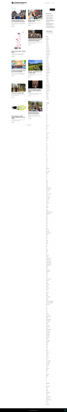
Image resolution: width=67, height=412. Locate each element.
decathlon (47, 207)
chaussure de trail (48, 189)
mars (46, 268)
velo (46, 384)
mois (46, 277)
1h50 (46, 122)
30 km (47, 134)
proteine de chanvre (48, 319)
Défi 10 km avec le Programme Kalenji (18, 93)
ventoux (47, 387)
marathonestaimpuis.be (20, 3)
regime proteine (48, 332)
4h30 (46, 153)
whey (46, 395)
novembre (47, 292)
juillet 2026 (47, 39)
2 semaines (47, 125)
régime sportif (48, 335)
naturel (47, 286)
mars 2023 (47, 99)
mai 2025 (47, 60)
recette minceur (48, 326)
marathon (47, 256)
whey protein (47, 398)
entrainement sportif (48, 213)
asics (46, 176)
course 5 (47, 201)
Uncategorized (48, 383)
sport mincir (47, 365)
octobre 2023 (47, 88)
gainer (47, 222)
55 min (47, 161)
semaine (47, 350)
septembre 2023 (48, 90)
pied (46, 307)
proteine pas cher (48, 320)
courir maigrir (47, 198)
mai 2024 (47, 78)
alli (46, 170)
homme (47, 237)
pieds (46, 308)
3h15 (46, 143)
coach (46, 192)
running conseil (48, 341)
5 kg (46, 155)
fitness (47, 219)
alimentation (47, 168)
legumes (47, 250)
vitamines (47, 393)
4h (46, 152)
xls (46, 402)
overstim (47, 298)
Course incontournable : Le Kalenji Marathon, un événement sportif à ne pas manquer (18, 117)
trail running (47, 374)
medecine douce (48, 271)
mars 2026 (47, 45)
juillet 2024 (47, 75)
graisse (47, 228)
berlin (46, 183)
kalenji (47, 249)
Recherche (52, 9)
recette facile (47, 325)
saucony (47, 347)
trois (46, 377)
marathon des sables (48, 262)
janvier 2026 (47, 48)
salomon (47, 344)
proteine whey (48, 322)
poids (46, 311)
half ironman (47, 231)
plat (46, 310)
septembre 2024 (48, 72)
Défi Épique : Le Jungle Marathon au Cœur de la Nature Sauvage (35, 72)
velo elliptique (48, 386)
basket (47, 180)
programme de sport (48, 316)
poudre (47, 313)
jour (46, 244)
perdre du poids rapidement (49, 302)
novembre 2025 (48, 51)
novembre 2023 (48, 87)
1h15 (46, 113)
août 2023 (47, 91)
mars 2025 (47, 63)
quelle (47, 323)
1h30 (46, 116)
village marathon (48, 392)
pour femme (47, 314)
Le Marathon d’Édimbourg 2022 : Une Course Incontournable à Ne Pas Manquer (18, 21)
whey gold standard (48, 396)
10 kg (46, 104)
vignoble (47, 390)
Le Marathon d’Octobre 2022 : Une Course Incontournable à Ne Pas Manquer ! (35, 40)
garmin (47, 225)
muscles (47, 283)
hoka (46, 235)
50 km (47, 158)
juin (46, 247)
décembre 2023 (48, 85)
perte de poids (48, 304)
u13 (46, 380)
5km (46, 164)
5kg (46, 162)
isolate (47, 241)
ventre (47, 389)
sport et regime (48, 362)
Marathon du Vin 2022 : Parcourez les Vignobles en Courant (34, 21)
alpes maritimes (48, 171)
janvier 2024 (47, 84)
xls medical (47, 404)
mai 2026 (47, 42)
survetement (47, 368)
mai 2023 (47, 96)
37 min (47, 140)
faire (46, 216)
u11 (46, 378)
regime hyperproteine (48, 329)
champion (47, 186)
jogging (47, 243)
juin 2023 (47, 94)
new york (47, 289)
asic (46, 174)
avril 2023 (47, 97)
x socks (47, 401)
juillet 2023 (47, 93)
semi (46, 356)
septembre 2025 (48, 54)
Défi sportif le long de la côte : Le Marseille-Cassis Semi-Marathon (33, 113)
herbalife (47, 234)
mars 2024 (47, 81)
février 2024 (47, 82)
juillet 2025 (47, 57)
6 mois (47, 165)
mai (46, 253)
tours (46, 371)
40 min (47, 149)
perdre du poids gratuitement (49, 301)
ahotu (46, 167)
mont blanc (47, 280)
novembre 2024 (48, 69)
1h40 (46, 119)
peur (46, 305)
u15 (46, 381)
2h (46, 131)
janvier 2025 (47, 66)
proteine (47, 317)
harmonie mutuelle (48, 232)
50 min (47, 159)
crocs (46, 204)
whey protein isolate (48, 399)
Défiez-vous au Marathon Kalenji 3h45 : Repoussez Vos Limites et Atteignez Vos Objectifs (34, 90)
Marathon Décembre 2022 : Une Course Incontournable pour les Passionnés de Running (50, 24)
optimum (47, 295)
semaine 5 (47, 353)
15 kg (46, 110)
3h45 (46, 146)
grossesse (47, 229)
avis (46, 177)
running (47, 338)
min (46, 274)
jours (46, 246)
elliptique (47, 210)
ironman (47, 240)
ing (46, 238)
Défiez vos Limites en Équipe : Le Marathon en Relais (19, 51)
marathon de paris (48, 259)
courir (46, 195)
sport (46, 359)
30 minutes (47, 137)
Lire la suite (13, 26)
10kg (46, 107)
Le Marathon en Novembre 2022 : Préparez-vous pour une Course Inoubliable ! (19, 71)
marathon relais (48, 265)
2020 (46, 128)
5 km (46, 156)
